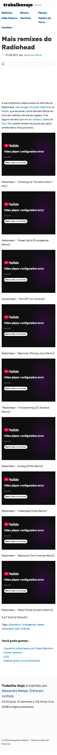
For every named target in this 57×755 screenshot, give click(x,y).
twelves (25, 628)
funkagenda (29, 624)
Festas (42, 12)
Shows (24, 12)
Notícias (7, 12)
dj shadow (15, 624)
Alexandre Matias (33, 55)
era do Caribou (32, 119)
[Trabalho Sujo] (18, 5)
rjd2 (17, 628)
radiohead (7, 628)
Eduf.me (6, 744)
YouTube (25, 18)
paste (40, 624)
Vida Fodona (9, 18)
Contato (7, 27)
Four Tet (6, 123)
